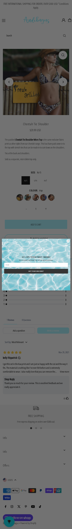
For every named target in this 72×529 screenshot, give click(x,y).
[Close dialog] (68, 240)
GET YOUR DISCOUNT (36, 271)
